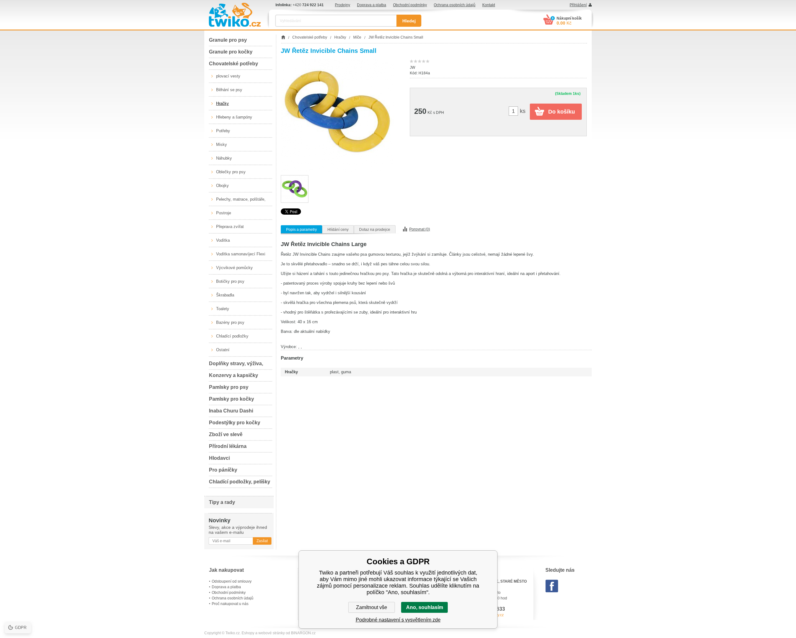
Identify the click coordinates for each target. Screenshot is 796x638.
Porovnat (419, 229)
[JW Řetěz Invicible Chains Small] (337, 115)
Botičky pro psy (230, 281)
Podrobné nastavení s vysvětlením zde (398, 619)
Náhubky (224, 158)
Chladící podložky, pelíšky (239, 481)
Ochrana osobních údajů (454, 5)
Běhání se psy (229, 89)
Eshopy (248, 633)
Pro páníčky (223, 470)
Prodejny (342, 5)
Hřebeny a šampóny (234, 117)
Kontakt (488, 5)
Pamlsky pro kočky (231, 399)
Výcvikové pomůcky (234, 267)
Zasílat (262, 541)
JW (412, 67)
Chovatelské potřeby (233, 63)
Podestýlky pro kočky (234, 422)
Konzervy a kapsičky (233, 375)
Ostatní (222, 349)
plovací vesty (228, 76)
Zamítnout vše (371, 607)
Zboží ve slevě (226, 434)
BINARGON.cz (303, 633)
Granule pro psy (228, 40)
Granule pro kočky (230, 51)
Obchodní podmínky (410, 5)
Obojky (222, 185)
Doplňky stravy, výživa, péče (236, 365)
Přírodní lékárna (228, 446)
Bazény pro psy (230, 322)
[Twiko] (235, 15)
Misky (221, 144)
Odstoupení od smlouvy (232, 581)
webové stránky (271, 633)
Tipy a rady (222, 502)
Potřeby (223, 130)
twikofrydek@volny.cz (486, 615)
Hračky (222, 103)
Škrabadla (225, 295)
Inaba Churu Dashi (231, 410)
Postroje (223, 213)
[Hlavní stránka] (283, 37)
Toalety (222, 308)
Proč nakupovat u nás (230, 604)
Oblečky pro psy (231, 172)
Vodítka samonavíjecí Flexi (240, 254)
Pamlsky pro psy (228, 387)
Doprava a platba (371, 5)
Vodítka (223, 240)
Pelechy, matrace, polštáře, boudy (241, 201)
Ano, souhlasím (424, 607)
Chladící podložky (232, 336)
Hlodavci (219, 458)
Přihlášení (578, 5)
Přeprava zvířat (230, 226)
